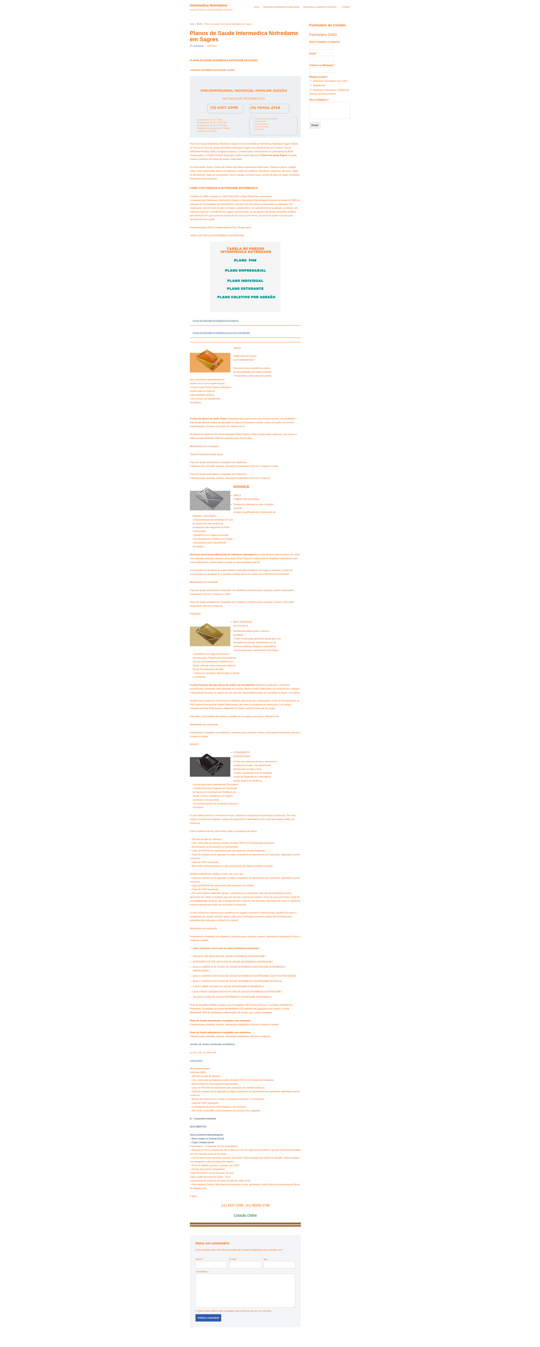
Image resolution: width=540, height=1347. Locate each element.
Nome (199, 1259)
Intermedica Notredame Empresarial (281, 7)
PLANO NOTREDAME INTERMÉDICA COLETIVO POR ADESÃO (221, 333)
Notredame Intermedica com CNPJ (330, 81)
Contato (346, 7)
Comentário (202, 1271)
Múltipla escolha (318, 77)
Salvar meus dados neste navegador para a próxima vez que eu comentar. (235, 1311)
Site (265, 1259)
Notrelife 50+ (319, 85)
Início (256, 7)
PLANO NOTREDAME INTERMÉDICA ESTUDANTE (216, 321)
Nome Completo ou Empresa (324, 42)
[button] (337, 7)
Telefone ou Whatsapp (322, 65)
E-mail (233, 1259)
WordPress (212, 1343)
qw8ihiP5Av (199, 46)
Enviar (314, 125)
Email (313, 53)
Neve (192, 1343)
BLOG (199, 24)
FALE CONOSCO (319, 100)
